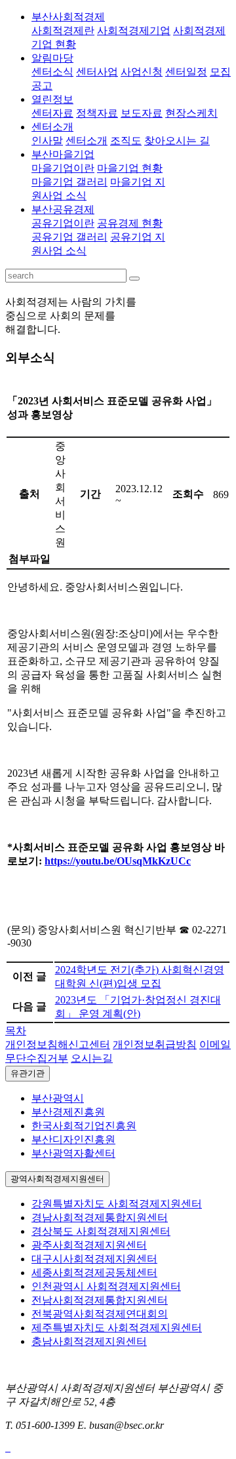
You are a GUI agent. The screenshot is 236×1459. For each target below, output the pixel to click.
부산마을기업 (62, 154)
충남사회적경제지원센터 (89, 1341)
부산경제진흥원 (68, 1112)
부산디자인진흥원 (73, 1139)
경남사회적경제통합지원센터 (99, 1217)
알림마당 (52, 58)
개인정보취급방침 (155, 1044)
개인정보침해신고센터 (57, 1044)
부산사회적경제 (68, 16)
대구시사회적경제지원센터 (94, 1258)
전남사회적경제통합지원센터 (99, 1300)
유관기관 (27, 1073)
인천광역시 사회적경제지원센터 (106, 1286)
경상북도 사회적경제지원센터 (100, 1231)
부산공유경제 (62, 209)
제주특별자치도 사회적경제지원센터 (116, 1327)
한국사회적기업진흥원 (83, 1125)
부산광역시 (57, 1098)
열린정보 (52, 99)
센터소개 (52, 126)
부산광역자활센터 (73, 1153)
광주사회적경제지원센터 (89, 1245)
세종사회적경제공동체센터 (94, 1272)
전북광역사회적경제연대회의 (99, 1313)
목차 (15, 1030)
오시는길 (92, 1058)
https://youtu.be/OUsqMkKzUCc (118, 860)
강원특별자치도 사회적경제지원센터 (116, 1203)
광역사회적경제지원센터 (57, 1179)
